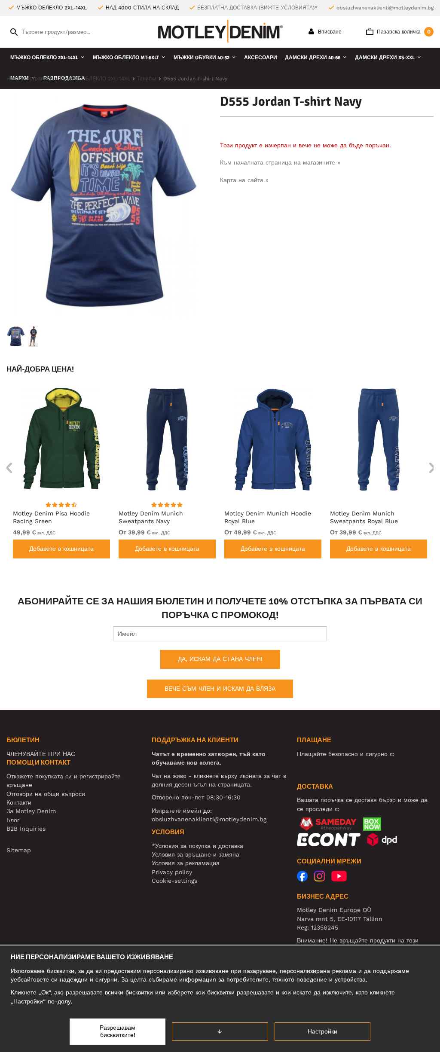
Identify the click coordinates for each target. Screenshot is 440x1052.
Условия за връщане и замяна (195, 854)
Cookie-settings (174, 880)
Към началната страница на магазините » (280, 162)
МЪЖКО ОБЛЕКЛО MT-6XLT (126, 58)
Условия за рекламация (186, 863)
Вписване (329, 32)
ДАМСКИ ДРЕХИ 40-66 (312, 58)
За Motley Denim (31, 811)
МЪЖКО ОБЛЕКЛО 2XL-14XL (44, 58)
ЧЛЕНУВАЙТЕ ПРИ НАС (40, 753)
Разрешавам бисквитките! (117, 1031)
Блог (12, 820)
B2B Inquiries (26, 828)
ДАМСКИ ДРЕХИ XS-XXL (385, 58)
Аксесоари (260, 58)
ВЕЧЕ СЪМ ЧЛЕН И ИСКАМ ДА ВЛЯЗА (220, 688)
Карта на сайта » (244, 180)
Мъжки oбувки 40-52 (201, 58)
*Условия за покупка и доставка (197, 845)
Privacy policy (172, 872)
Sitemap (18, 850)
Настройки (322, 1031)
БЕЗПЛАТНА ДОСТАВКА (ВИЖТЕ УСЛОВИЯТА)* (257, 8)
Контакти (18, 802)
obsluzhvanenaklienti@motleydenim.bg (385, 8)
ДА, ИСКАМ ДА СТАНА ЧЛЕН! (220, 659)
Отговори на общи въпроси (45, 793)
